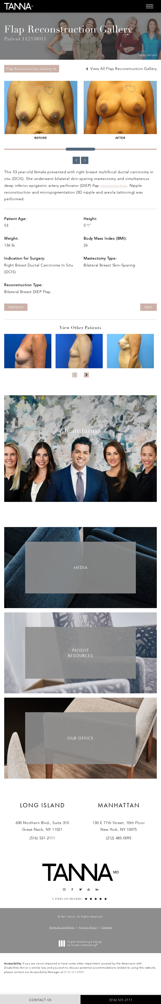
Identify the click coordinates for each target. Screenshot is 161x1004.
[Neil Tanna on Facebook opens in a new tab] (72, 889)
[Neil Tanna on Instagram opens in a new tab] (64, 889)
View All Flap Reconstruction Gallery (123, 69)
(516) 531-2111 (42, 838)
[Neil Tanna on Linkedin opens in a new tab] (97, 889)
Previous (15, 307)
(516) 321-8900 (74, 972)
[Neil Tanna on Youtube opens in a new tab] (88, 889)
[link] (42, 810)
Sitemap (106, 927)
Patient (80, 652)
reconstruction (113, 185)
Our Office (80, 738)
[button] (149, 6)
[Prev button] (74, 374)
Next (148, 307)
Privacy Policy (88, 927)
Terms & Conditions (62, 927)
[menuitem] (64, 889)
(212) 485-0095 (118, 838)
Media (81, 567)
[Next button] (86, 374)
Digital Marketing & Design (84, 943)
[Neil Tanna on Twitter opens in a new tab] (80, 889)
